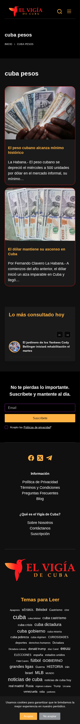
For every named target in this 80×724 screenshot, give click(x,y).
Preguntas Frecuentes (40, 493)
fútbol (36, 660)
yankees (51, 692)
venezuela (30, 691)
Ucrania (67, 686)
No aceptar (49, 716)
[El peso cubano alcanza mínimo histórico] (40, 113)
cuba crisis (25, 625)
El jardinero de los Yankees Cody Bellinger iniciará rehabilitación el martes (46, 346)
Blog (40, 499)
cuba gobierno (31, 631)
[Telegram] (49, 458)
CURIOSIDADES (58, 637)
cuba (19, 617)
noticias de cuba (25, 679)
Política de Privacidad (40, 482)
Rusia (29, 686)
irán (67, 667)
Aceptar (28, 716)
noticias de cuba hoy (58, 680)
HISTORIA (55, 667)
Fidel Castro (22, 661)
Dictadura (58, 642)
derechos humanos (39, 642)
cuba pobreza (19, 637)
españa (38, 654)
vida (42, 691)
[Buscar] (59, 11)
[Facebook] (31, 458)
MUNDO (50, 673)
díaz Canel (53, 649)
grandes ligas (21, 666)
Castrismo (55, 609)
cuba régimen (38, 637)
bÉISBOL (28, 609)
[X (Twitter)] (40, 458)
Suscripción (40, 534)
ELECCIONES (22, 654)
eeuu (65, 648)
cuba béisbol (34, 618)
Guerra (40, 666)
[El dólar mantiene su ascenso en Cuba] (40, 214)
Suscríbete (40, 418)
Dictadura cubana (17, 649)
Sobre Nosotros (40, 523)
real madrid (16, 686)
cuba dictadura (47, 624)
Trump (57, 686)
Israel (29, 673)
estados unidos (55, 654)
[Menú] (69, 11)
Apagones (15, 610)
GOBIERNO (53, 661)
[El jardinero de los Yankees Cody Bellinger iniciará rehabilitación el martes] (14, 347)
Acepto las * (30, 427)
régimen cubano (43, 686)
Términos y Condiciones (40, 487)
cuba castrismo (54, 618)
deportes (21, 642)
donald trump (37, 648)
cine (66, 610)
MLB (39, 672)
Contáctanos (40, 528)
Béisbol (41, 610)
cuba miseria (54, 631)
